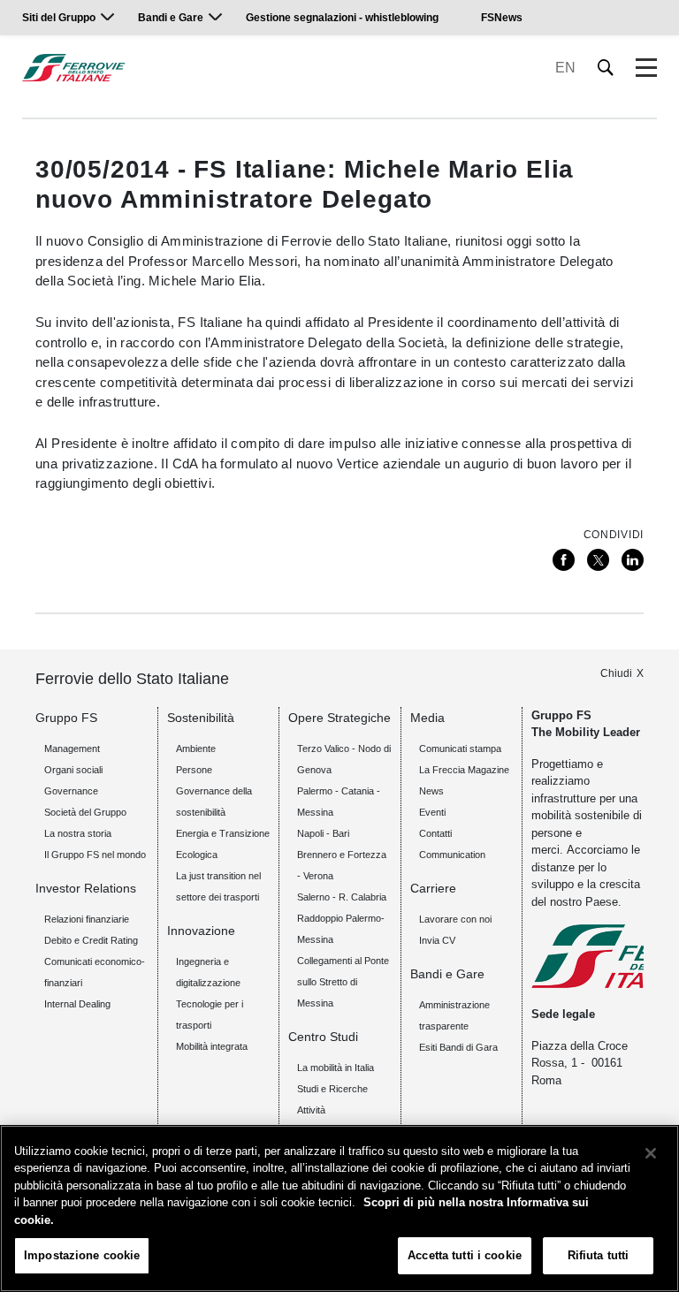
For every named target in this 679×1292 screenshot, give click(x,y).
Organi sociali (73, 769)
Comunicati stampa (460, 748)
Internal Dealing (77, 1004)
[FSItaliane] (74, 67)
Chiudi (616, 673)
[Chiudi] (650, 1153)
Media (427, 718)
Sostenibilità (200, 718)
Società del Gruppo (85, 812)
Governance (71, 791)
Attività (311, 1110)
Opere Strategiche (339, 718)
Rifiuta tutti (598, 1255)
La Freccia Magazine (464, 769)
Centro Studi (323, 1037)
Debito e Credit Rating (91, 940)
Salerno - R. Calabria (341, 897)
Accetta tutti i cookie (465, 1255)
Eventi (432, 812)
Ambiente (196, 748)
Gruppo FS (66, 718)
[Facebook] (564, 560)
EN (565, 67)
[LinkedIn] (633, 560)
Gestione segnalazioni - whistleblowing (342, 17)
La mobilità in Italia (335, 1067)
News (431, 791)
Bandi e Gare (170, 17)
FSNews (502, 17)
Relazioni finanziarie (86, 919)
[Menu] (646, 68)
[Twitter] (598, 560)
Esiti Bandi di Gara (458, 1047)
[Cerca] (606, 67)
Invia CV (437, 940)
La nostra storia (77, 833)
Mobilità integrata (212, 1046)
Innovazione (201, 930)
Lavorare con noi (455, 919)
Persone (194, 769)
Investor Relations (85, 888)
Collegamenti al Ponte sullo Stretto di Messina (343, 981)
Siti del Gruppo (58, 17)
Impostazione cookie (82, 1255)
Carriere (433, 888)
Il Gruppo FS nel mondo (95, 854)
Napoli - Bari (323, 833)
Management (72, 748)
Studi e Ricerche (332, 1088)
